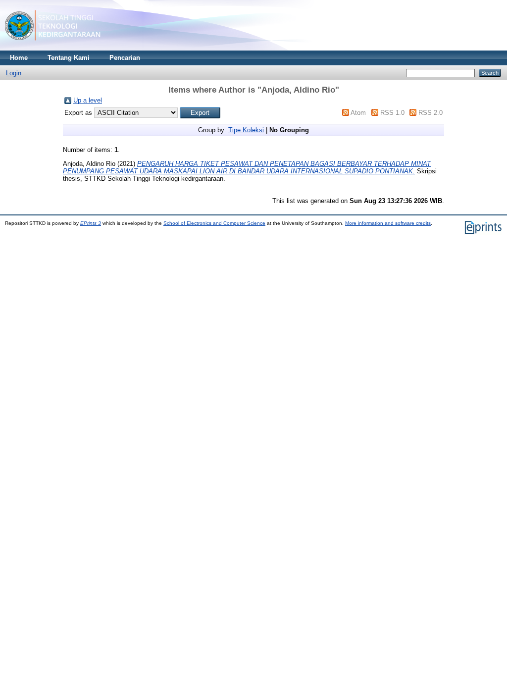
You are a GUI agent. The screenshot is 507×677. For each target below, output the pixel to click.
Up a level (87, 100)
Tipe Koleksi (246, 130)
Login (13, 73)
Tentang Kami (69, 57)
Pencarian (124, 57)
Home (19, 57)
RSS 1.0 (392, 112)
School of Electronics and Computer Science (214, 223)
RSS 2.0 (430, 112)
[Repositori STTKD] (52, 48)
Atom (358, 112)
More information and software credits (388, 223)
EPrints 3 (90, 223)
